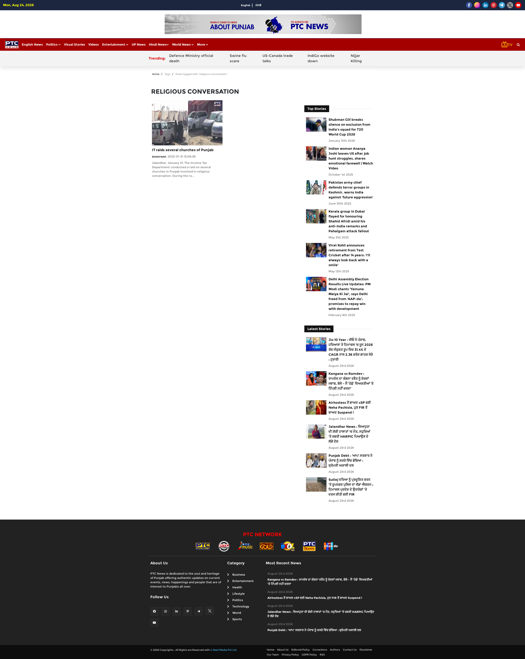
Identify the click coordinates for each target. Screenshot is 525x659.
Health (237, 587)
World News (182, 44)
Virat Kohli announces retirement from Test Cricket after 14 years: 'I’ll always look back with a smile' (349, 255)
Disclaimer (366, 649)
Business (238, 574)
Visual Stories (74, 44)
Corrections (320, 649)
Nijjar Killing (356, 58)
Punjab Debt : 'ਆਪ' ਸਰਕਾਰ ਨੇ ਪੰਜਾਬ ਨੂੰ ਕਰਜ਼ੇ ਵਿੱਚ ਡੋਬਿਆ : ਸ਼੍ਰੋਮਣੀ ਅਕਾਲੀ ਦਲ (350, 460)
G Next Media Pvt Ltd (223, 649)
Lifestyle (238, 594)
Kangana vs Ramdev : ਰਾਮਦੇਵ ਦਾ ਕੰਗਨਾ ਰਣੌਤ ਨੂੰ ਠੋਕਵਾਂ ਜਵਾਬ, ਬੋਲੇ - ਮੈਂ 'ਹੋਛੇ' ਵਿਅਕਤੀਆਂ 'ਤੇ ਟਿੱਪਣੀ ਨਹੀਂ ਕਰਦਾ (351, 381)
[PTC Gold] (266, 546)
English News (32, 44)
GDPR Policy (309, 654)
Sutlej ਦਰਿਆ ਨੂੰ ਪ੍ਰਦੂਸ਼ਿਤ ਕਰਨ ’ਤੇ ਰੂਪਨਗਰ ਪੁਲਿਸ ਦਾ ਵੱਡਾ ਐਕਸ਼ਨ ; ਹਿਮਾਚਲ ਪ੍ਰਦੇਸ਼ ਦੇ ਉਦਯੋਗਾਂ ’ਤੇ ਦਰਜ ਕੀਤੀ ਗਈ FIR (351, 487)
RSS (322, 654)
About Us (283, 649)
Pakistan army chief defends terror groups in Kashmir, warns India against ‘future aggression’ (351, 190)
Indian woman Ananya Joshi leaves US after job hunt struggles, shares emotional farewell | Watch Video (351, 158)
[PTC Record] (224, 546)
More (201, 44)
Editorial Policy (300, 649)
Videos (93, 44)
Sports (237, 619)
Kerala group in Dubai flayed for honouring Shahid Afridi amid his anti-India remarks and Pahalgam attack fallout (349, 221)
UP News (139, 44)
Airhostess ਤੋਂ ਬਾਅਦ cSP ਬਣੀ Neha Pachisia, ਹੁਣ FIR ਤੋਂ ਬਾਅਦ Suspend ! (350, 407)
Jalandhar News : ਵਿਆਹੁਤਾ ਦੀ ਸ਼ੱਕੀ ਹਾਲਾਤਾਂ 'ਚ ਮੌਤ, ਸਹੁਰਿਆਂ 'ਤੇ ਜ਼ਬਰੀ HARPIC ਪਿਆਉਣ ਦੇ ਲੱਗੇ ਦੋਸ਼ (349, 434)
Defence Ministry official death (191, 58)
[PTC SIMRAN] (309, 546)
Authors (335, 649)
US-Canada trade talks (277, 58)
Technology (240, 606)
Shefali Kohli (159, 156)
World (236, 613)
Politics (52, 44)
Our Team (273, 654)
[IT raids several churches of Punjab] (187, 122)
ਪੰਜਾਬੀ (258, 5)
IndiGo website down (321, 58)
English (245, 5)
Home (155, 74)
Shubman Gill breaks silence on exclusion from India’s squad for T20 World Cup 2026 (349, 127)
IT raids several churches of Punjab (182, 150)
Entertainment (114, 44)
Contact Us (350, 649)
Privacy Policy (290, 654)
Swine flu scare (238, 58)
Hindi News (158, 44)
